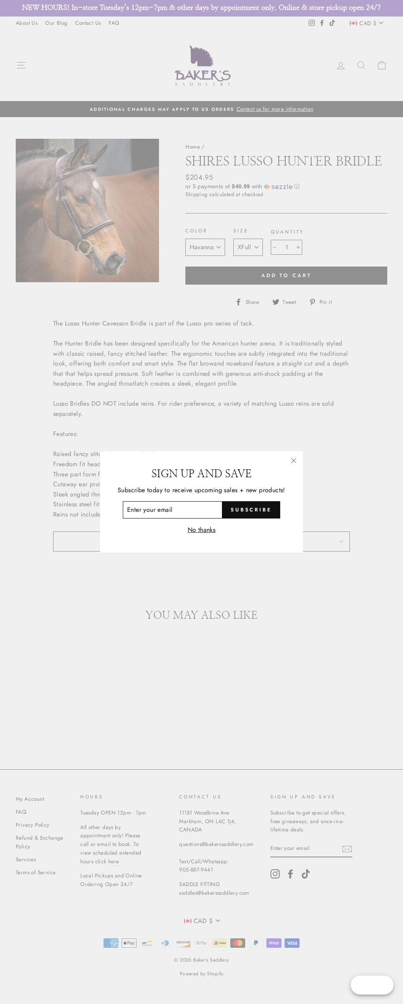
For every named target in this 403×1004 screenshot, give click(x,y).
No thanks (202, 529)
